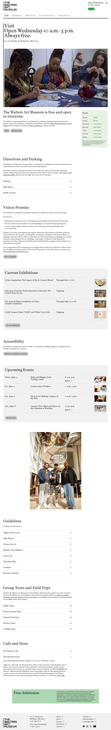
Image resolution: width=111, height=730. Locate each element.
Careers (59, 726)
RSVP (67, 381)
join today (61, 675)
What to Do (30, 15)
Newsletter (60, 724)
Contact (86, 717)
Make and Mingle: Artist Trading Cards (41, 378)
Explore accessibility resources (15, 354)
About (58, 717)
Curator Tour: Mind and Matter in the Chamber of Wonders (45, 407)
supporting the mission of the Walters (77, 699)
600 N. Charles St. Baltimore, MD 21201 (21, 41)
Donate (91, 9)
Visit (6, 15)
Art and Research (46, 15)
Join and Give (64, 15)
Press (58, 719)
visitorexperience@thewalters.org (15, 252)
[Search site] (107, 3)
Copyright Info (88, 722)
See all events (11, 418)
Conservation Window (40, 386)
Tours (6, 131)
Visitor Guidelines (35, 126)
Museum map (17, 131)
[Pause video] (104, 103)
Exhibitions (17, 15)
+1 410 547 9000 (35, 721)
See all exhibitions (13, 325)
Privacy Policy (88, 719)
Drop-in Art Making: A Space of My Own (44, 397)
